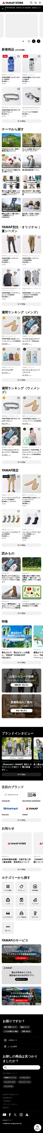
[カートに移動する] (35, 2)
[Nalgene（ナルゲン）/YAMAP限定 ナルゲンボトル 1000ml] (11, 63)
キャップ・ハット (24, 1082)
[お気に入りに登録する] (18, 56)
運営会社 (6, 1107)
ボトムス (21, 903)
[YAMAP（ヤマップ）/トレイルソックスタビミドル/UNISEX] (11, 518)
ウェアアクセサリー (8, 917)
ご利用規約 (6, 1101)
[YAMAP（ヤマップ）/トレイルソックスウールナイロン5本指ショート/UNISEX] (31, 518)
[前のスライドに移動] (34, 41)
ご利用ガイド (12, 1040)
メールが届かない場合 (11, 1031)
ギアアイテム (35, 917)
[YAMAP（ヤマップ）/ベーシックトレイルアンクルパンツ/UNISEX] (11, 483)
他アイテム (8, 930)
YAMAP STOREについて (11, 1094)
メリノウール (8, 1086)
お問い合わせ (26, 1031)
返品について (25, 1027)
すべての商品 (8, 890)
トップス (8, 903)
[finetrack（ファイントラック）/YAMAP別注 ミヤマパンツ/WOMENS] (31, 244)
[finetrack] (11, 809)
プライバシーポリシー (10, 1104)
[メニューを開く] (40, 2)
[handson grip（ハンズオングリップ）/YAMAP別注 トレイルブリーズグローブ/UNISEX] (31, 277)
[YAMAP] (31, 809)
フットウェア (35, 903)
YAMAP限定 (35, 890)
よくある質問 (12, 1046)
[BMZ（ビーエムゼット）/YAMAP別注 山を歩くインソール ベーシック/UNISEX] (31, 483)
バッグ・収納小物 (21, 917)
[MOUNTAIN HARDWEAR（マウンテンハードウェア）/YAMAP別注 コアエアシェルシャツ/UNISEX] (11, 277)
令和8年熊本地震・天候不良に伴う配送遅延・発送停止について (23, 9)
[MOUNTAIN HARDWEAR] (31, 795)
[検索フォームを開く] (29, 3)
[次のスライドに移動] (38, 41)
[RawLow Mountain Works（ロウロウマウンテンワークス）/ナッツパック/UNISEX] (31, 96)
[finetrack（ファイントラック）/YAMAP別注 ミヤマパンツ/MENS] (11, 244)
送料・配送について (10, 1027)
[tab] (21, 41)
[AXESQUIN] (11, 795)
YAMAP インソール (10, 1077)
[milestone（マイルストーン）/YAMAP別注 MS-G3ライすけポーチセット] (11, 96)
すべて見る (21, 545)
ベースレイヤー (25, 1077)
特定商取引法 (7, 1098)
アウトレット (21, 890)
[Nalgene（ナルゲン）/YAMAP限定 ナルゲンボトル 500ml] (31, 63)
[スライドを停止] (29, 41)
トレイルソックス (9, 1082)
